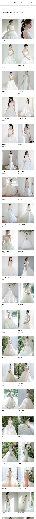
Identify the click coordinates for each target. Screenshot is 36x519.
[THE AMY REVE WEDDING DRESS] (26, 134)
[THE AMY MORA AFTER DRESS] (10, 502)
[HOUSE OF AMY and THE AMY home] (18, 3)
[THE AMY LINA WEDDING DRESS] (10, 372)
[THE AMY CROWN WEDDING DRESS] (26, 54)
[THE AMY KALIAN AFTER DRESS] (26, 502)
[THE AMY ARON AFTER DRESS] (26, 452)
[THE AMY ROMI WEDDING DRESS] (10, 213)
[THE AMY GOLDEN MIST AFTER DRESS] (10, 477)
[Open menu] (5, 3)
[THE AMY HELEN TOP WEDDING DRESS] (26, 107)
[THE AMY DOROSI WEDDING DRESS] (10, 134)
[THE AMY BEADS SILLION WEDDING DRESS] (26, 399)
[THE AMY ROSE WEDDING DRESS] (10, 293)
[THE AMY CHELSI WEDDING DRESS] (26, 319)
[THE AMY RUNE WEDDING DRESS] (10, 160)
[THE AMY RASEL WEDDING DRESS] (26, 266)
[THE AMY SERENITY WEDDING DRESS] (26, 293)
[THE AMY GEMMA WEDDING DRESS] (26, 160)
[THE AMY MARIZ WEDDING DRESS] (10, 54)
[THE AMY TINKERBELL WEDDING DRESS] (10, 266)
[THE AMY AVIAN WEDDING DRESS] (26, 80)
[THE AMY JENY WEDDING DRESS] (26, 29)
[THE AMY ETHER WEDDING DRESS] (26, 372)
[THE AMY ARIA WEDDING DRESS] (10, 319)
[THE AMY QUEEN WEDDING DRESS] (26, 346)
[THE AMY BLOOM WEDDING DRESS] (26, 425)
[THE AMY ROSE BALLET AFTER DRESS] (26, 477)
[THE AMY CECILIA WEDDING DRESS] (10, 425)
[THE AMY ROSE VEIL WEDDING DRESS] (10, 240)
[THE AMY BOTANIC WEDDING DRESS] (10, 399)
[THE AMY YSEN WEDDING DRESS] (10, 80)
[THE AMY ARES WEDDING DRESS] (10, 346)
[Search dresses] (31, 3)
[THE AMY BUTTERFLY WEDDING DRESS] (26, 213)
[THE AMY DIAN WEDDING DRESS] (10, 29)
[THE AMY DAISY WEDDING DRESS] (10, 452)
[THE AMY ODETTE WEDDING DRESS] (10, 187)
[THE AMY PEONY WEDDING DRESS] (26, 240)
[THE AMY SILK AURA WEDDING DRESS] (10, 107)
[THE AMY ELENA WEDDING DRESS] (26, 187)
